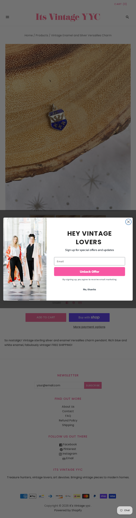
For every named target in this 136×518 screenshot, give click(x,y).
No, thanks (89, 289)
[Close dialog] (128, 222)
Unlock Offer (89, 271)
